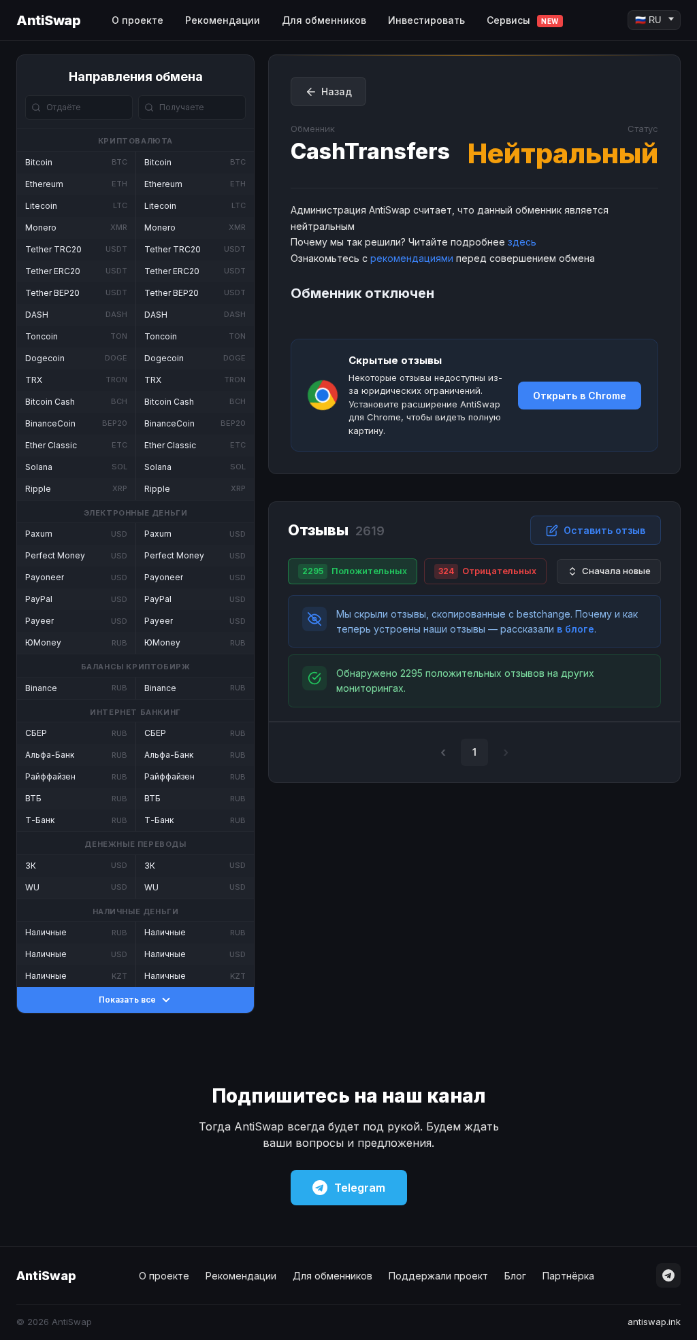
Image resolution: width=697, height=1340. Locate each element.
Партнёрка (568, 1276)
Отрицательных (487, 570)
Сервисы (523, 20)
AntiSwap (48, 20)
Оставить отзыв (604, 530)
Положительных (354, 570)
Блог (515, 1276)
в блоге (575, 629)
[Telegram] (668, 1275)
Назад (336, 91)
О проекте (137, 20)
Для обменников (324, 20)
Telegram (359, 1187)
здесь (522, 242)
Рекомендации (222, 20)
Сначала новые (616, 570)
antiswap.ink (654, 1321)
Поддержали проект (438, 1276)
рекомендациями (411, 258)
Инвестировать (426, 20)
